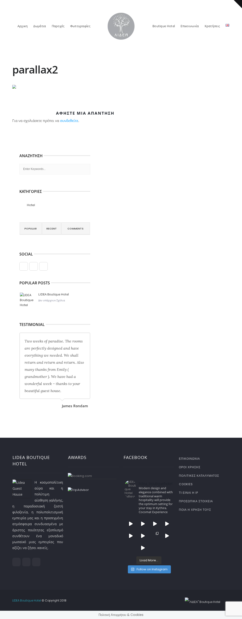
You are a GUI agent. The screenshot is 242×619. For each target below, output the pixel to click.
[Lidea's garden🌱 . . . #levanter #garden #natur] (167, 548)
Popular (30, 228)
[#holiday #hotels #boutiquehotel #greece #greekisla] (130, 536)
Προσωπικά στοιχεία (196, 501)
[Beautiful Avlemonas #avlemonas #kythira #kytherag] (142, 548)
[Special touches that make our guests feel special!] (155, 548)
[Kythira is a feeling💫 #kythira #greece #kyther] (142, 536)
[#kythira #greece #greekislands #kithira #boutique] (142, 523)
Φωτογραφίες (80, 26)
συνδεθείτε (69, 120)
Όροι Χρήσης (189, 467)
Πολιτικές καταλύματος (199, 476)
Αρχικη (22, 26)
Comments (75, 228)
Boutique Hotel (163, 26)
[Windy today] (167, 536)
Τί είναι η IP (188, 493)
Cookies (186, 484)
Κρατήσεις (212, 26)
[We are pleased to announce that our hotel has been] (155, 536)
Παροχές (58, 26)
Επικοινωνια (189, 459)
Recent (51, 228)
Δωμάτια (39, 26)
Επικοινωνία (190, 26)
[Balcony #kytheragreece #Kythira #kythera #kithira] (130, 548)
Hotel (31, 205)
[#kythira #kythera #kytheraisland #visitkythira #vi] (167, 523)
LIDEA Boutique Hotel (53, 294)
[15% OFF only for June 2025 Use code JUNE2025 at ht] (155, 523)
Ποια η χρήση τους (195, 510)
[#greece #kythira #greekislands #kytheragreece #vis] (130, 523)
